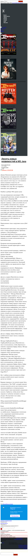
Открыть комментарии (6, 520)
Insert (15, 554)
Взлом (4, 504)
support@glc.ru (19, 538)
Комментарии (4, 167)
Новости (8, 504)
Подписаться (15, 516)
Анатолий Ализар (5, 165)
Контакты (25, 548)
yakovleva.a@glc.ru (18, 539)
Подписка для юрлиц (23, 546)
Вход (26, 2)
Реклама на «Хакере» (23, 547)
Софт (11, 504)
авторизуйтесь (4, 523)
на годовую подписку (17, 2)
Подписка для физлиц (22, 545)
